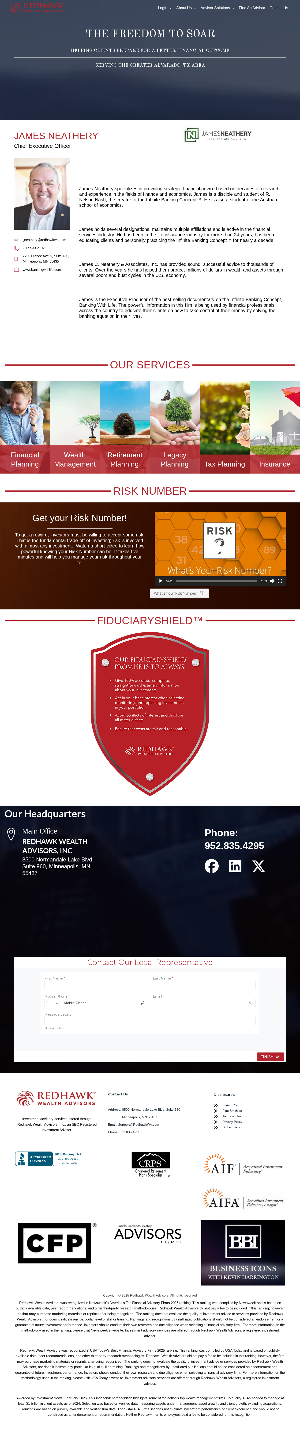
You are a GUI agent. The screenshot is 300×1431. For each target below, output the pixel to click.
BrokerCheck (231, 1127)
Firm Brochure (232, 1111)
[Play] (160, 581)
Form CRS (230, 1105)
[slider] (216, 581)
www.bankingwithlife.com (42, 270)
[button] (220, 548)
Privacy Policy (232, 1122)
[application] (220, 549)
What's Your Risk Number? (176, 593)
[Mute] (272, 581)
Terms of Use (232, 1116)
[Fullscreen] (280, 581)
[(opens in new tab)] (150, 1165)
